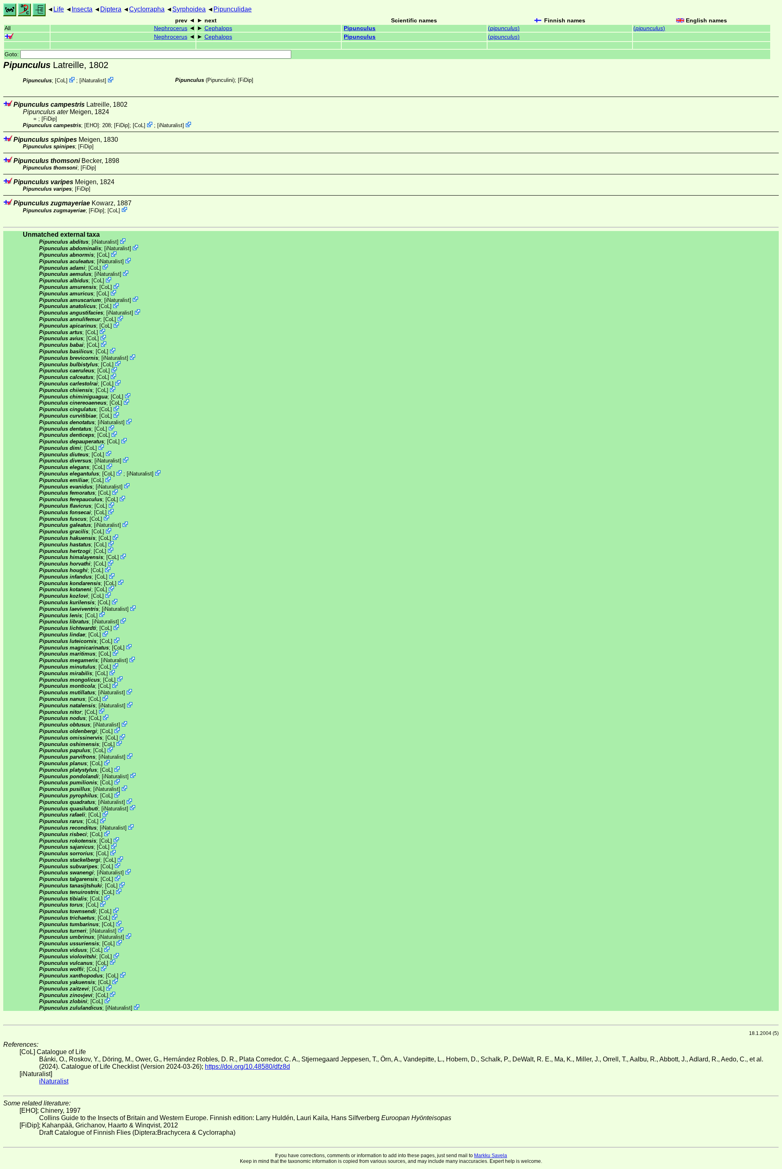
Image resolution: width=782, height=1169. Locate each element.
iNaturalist (93, 80)
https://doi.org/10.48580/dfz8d (247, 1066)
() (504, 28)
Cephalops (218, 28)
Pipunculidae (232, 9)
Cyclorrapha (147, 9)
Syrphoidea (189, 9)
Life (58, 9)
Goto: (12, 54)
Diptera (110, 9)
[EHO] (91, 125)
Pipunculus (360, 28)
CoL (61, 80)
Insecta (82, 9)
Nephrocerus (170, 28)
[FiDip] (245, 80)
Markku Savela (490, 1155)
